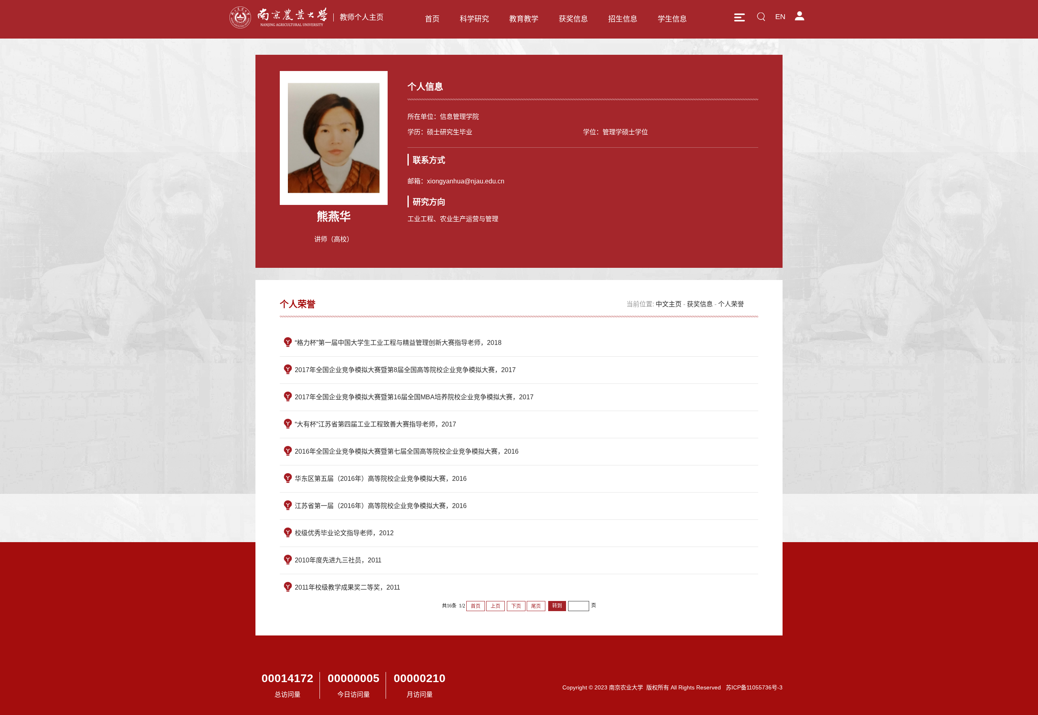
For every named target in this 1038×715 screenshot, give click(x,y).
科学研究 (474, 19)
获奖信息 (573, 19)
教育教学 (523, 19)
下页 (516, 606)
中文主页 (669, 304)
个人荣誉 (731, 304)
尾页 (536, 606)
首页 (432, 19)
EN (780, 17)
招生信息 (622, 19)
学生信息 (672, 19)
